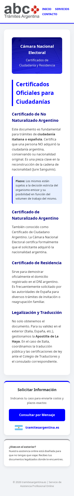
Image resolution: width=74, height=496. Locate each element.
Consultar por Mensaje (37, 415)
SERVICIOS (62, 9)
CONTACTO (49, 14)
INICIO (46, 9)
